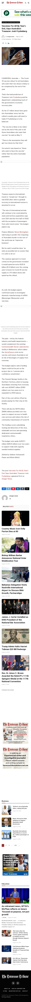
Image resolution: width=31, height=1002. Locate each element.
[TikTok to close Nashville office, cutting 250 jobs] (6, 810)
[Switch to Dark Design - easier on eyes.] (25, 3)
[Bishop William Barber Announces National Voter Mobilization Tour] (15, 545)
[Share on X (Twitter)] (5, 43)
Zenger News (7, 479)
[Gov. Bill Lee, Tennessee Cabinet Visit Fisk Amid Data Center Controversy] (6, 960)
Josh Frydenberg (15, 97)
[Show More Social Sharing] (12, 43)
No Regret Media (6, 997)
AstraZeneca (9, 352)
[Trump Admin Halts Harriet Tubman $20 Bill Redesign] (15, 636)
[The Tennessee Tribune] (15, 3)
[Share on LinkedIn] (8, 43)
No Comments (7, 39)
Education (5, 902)
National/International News (10, 22)
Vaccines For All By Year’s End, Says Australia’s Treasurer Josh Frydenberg (15, 473)
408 (15, 845)
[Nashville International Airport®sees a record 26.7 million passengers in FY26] (6, 834)
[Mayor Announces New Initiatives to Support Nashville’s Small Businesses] (6, 822)
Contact (25, 991)
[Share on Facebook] (3, 43)
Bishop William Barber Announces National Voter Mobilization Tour (14, 558)
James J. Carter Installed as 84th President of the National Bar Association (15, 620)
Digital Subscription (18, 988)
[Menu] (3, 3)
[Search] (28, 3)
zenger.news (10, 36)
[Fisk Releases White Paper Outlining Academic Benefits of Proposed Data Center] (6, 948)
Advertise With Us (14, 991)
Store (5, 991)
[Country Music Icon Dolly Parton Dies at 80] (15, 518)
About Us (7, 988)
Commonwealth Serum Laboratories (15, 347)
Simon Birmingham (21, 232)
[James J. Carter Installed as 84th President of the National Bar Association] (15, 606)
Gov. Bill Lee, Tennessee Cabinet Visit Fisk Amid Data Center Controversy (20, 960)
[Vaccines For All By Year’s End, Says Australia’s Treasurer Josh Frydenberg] (15, 56)
